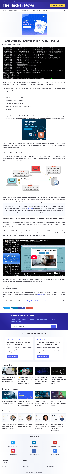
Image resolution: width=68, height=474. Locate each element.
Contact (4, 466)
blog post (30, 208)
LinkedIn (44, 301)
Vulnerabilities (13, 10)
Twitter (37, 301)
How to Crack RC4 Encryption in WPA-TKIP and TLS (31, 40)
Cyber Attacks (24, 10)
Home (4, 10)
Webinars (25, 462)
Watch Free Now (12, 356)
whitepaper (40, 294)
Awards (45, 10)
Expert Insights (36, 10)
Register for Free (42, 356)
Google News (30, 301)
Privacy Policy (26, 466)
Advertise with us (6, 464)
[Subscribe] (53, 326)
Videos (58, 411)
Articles (64, 411)
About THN (4, 462)
